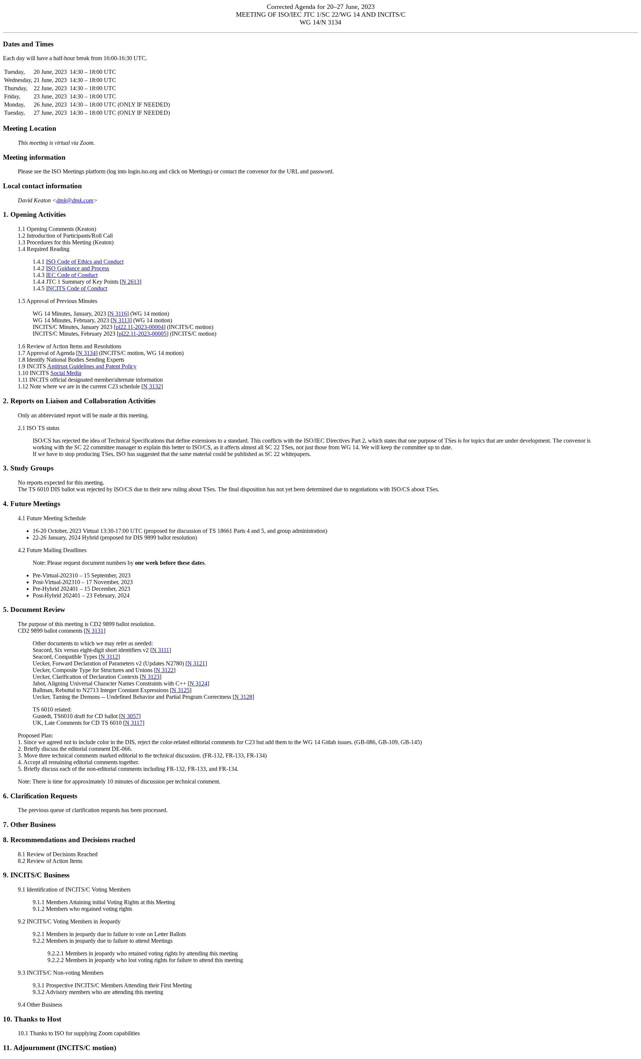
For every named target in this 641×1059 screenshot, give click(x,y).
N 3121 (196, 663)
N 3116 (118, 313)
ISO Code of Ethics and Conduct (85, 261)
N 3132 (152, 386)
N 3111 (160, 650)
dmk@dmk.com (74, 200)
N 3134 (87, 353)
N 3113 (121, 320)
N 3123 (151, 677)
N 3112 (109, 657)
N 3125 (181, 690)
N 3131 (94, 631)
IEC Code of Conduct (72, 275)
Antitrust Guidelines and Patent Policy (92, 366)
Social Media (65, 373)
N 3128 (243, 697)
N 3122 (165, 670)
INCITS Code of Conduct (76, 288)
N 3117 (133, 723)
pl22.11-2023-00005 (143, 333)
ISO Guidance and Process (77, 268)
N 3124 (198, 683)
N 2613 (130, 281)
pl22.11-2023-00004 (140, 327)
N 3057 (130, 716)
